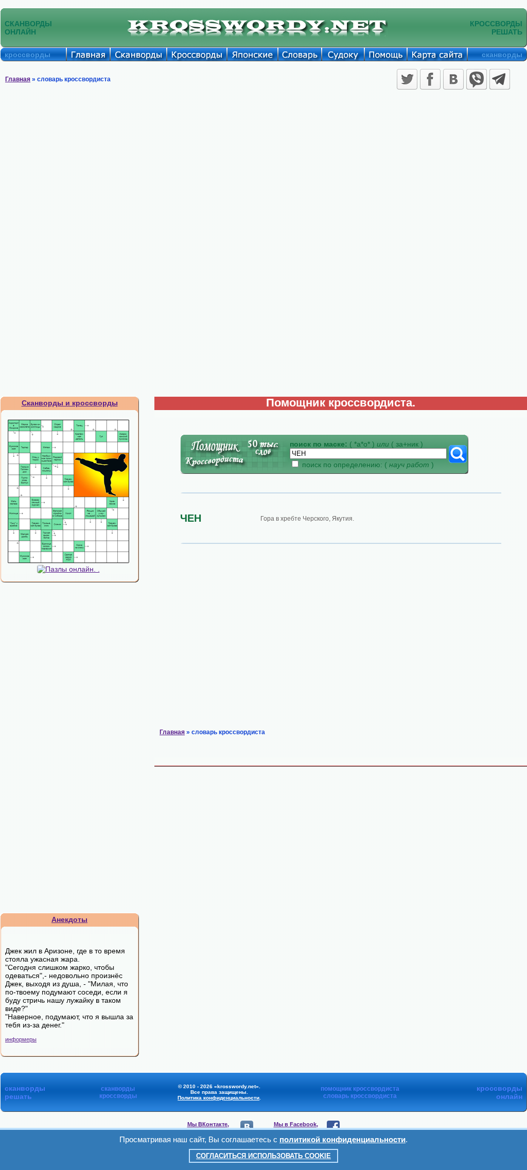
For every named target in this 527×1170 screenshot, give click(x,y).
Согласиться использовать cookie (263, 1156)
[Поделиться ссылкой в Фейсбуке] (430, 79)
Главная (17, 79)
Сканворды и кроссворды (70, 403)
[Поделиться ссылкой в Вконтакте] (453, 79)
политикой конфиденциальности (342, 1139)
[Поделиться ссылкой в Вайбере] (476, 79)
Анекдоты (69, 919)
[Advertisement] (263, 170)
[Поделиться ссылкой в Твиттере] (407, 79)
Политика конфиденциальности (218, 1098)
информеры (21, 1039)
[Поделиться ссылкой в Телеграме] (499, 79)
